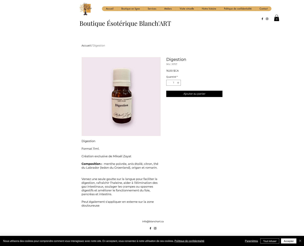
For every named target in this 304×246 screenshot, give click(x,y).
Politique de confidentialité (189, 241)
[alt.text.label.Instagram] (267, 18)
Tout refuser (269, 241)
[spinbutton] (173, 82)
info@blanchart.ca (153, 221)
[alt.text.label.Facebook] (262, 18)
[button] (276, 18)
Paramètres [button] (251, 241)
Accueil (86, 45)
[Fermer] (300, 240)
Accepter (289, 241)
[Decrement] (169, 82)
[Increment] (178, 82)
